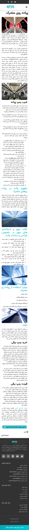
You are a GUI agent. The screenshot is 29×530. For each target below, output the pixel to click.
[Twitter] (22, 456)
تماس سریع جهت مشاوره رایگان (14, 527)
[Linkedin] (13, 456)
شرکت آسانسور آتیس (21, 408)
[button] (26, 7)
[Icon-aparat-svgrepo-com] (3, 456)
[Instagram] (8, 456)
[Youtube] (17, 456)
